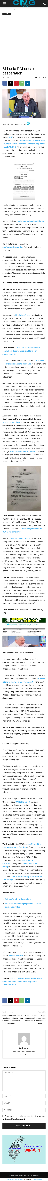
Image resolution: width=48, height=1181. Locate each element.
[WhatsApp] (21, 83)
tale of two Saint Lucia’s (19, 538)
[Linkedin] (27, 83)
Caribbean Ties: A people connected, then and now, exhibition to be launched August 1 (35, 1019)
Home (4, 10)
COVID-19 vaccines (11, 422)
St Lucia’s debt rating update (18, 899)
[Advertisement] (24, 41)
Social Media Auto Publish (14, 1180)
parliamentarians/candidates (30, 221)
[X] (10, 83)
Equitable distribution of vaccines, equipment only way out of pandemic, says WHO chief (12, 1019)
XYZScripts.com (37, 1180)
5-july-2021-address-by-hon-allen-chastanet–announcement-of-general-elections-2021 (22, 981)
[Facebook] (4, 83)
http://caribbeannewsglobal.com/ (24, 1052)
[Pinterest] (16, 83)
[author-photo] (24, 1045)
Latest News (13, 10)
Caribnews (24, 1048)
